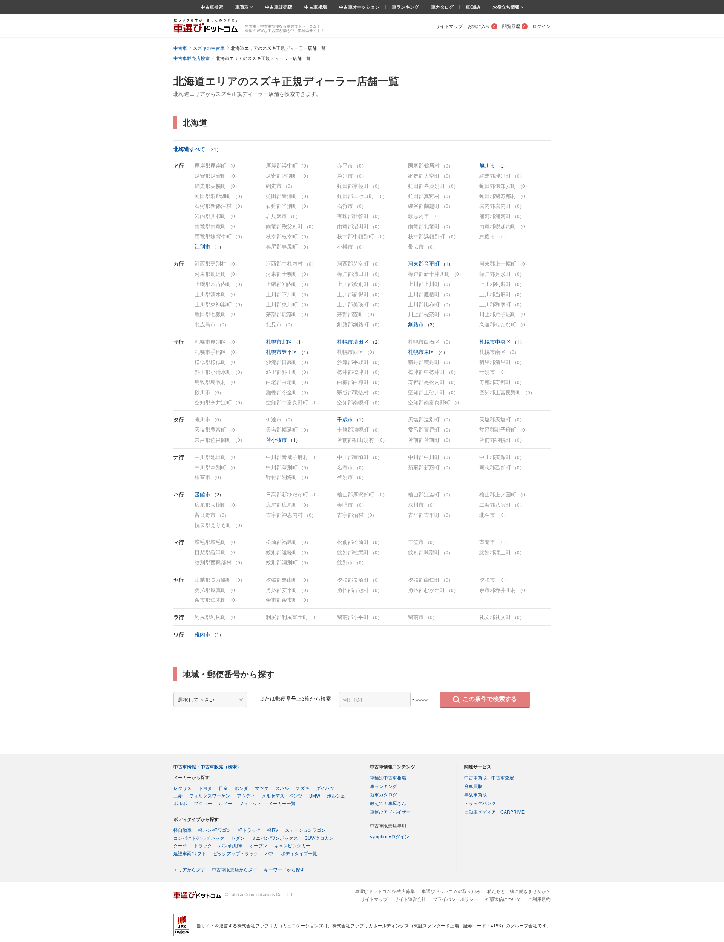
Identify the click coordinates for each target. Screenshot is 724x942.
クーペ (180, 845)
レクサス (182, 788)
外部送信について (503, 899)
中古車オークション (359, 6)
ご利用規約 (539, 899)
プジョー (203, 803)
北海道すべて (190, 148)
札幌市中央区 (495, 341)
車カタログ (442, 6)
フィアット (250, 803)
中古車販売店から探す (234, 869)
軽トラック (249, 830)
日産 (223, 788)
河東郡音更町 (424, 263)
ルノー (225, 803)
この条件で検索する (490, 699)
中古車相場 (315, 6)
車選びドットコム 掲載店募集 (385, 891)
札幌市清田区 (353, 341)
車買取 (242, 6)
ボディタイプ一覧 (299, 853)
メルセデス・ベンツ (282, 795)
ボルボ (180, 803)
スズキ (302, 788)
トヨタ (205, 788)
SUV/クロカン (319, 837)
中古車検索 (212, 6)
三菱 (178, 795)
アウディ (246, 795)
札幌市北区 (280, 341)
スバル (282, 788)
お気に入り (481, 26)
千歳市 (345, 419)
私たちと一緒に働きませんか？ (519, 891)
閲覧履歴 (514, 26)
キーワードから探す (284, 869)
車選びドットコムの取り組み (451, 891)
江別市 (203, 246)
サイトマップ (449, 26)
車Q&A (473, 6)
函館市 (203, 494)
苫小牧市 (277, 439)
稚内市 (203, 634)
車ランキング (405, 6)
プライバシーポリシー (455, 899)
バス (269, 853)
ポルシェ (336, 795)
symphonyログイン (389, 836)
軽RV (272, 830)
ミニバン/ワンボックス (275, 837)
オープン (258, 845)
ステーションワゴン (305, 830)
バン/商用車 (230, 845)
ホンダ (241, 788)
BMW (314, 795)
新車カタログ (383, 794)
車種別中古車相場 (388, 777)
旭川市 (488, 165)
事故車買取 (475, 794)
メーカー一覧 (282, 803)
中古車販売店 (278, 6)
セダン (238, 837)
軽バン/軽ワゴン (214, 830)
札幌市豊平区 (282, 351)
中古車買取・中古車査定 (489, 777)
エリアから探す (189, 869)
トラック (203, 845)
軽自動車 (182, 830)
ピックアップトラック (235, 853)
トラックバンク (480, 803)
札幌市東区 (422, 351)
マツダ (261, 788)
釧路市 (416, 324)
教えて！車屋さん (388, 803)
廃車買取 (473, 786)
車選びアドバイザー (390, 811)
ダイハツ (325, 788)
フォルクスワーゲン (209, 795)
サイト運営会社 (410, 899)
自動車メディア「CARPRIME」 (496, 811)
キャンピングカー (292, 845)
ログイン (541, 26)
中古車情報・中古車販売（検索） (207, 766)
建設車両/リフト (189, 853)
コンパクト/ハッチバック (198, 837)
